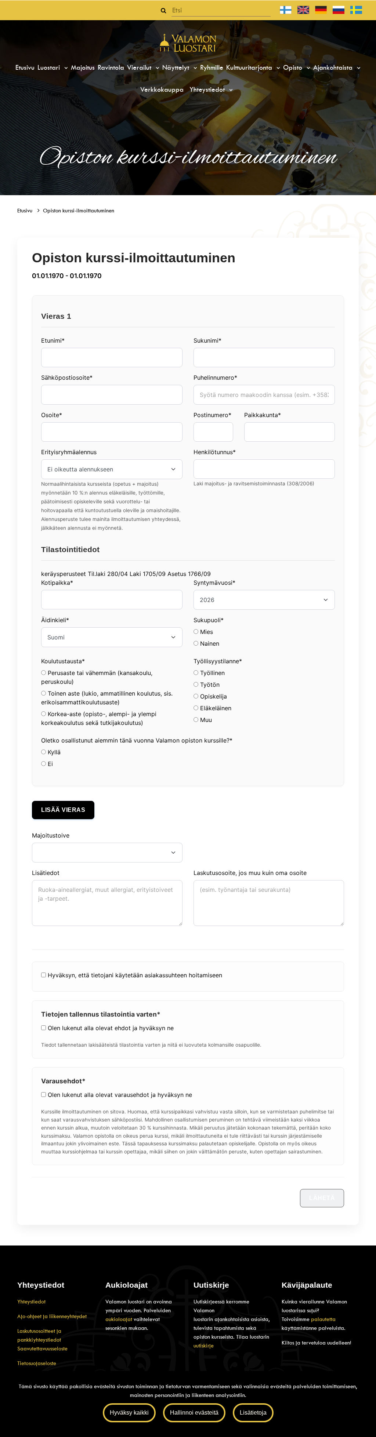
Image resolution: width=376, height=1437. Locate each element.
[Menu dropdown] (65, 68)
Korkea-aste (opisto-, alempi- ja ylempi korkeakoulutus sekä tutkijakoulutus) (98, 718)
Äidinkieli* (55, 620)
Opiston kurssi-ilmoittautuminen (78, 210)
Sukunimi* (207, 340)
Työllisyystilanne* (218, 661)
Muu (205, 719)
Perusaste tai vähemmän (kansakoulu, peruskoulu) (96, 677)
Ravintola (111, 67)
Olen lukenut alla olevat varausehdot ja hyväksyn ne (120, 1094)
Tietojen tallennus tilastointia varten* (100, 1014)
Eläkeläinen (214, 708)
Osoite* (51, 415)
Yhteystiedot (208, 89)
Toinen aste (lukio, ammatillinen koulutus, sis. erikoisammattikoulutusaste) (107, 698)
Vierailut (140, 67)
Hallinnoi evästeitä (194, 1412)
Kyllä (53, 752)
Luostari (49, 67)
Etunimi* (53, 340)
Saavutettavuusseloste (42, 1348)
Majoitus (83, 67)
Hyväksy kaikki (129, 1412)
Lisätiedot (45, 872)
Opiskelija (212, 696)
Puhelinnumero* (215, 377)
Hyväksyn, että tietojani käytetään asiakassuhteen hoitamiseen (135, 975)
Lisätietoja (253, 1412)
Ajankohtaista (334, 67)
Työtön (209, 684)
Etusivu (25, 67)
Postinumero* (212, 415)
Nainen (208, 643)
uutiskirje (204, 1345)
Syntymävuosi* (214, 582)
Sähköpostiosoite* (67, 377)
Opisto (293, 67)
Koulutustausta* (63, 661)
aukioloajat (119, 1319)
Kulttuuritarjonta (250, 67)
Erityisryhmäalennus (69, 452)
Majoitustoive (50, 835)
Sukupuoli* (209, 620)
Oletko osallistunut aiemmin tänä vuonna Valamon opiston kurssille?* (136, 740)
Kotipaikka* (57, 582)
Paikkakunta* (262, 415)
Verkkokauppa (162, 89)
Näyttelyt (176, 67)
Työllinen (211, 672)
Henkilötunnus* (215, 452)
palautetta (323, 1319)
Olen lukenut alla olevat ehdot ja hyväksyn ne (111, 1028)
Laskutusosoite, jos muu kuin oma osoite (250, 872)
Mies (205, 631)
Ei (49, 763)
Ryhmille (211, 67)
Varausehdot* (63, 1081)
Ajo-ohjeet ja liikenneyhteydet (52, 1316)
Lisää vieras (63, 810)
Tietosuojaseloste (36, 1363)
